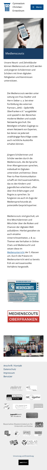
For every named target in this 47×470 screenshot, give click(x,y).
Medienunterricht (16, 252)
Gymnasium (19, 7)
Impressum (9, 372)
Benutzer (8, 376)
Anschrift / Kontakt (13, 365)
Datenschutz (10, 369)
